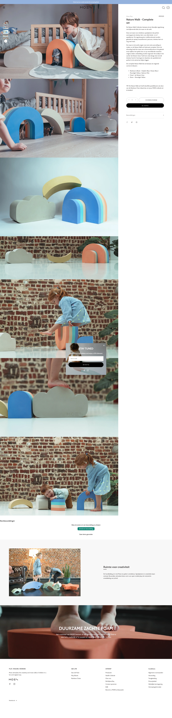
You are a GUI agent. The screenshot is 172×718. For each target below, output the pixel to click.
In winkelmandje (151, 100)
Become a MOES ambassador (115, 690)
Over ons (108, 678)
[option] (6, 23)
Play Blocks (74, 675)
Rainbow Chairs (76, 678)
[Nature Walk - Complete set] (5, 23)
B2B (107, 687)
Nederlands (12, 700)
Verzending (151, 675)
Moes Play (129, 16)
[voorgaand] (6, 18)
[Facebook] (84, 370)
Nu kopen (145, 105)
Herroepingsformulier (154, 687)
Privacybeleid (152, 681)
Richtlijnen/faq (110, 681)
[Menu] (4, 7)
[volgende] (6, 41)
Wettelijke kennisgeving (155, 684)
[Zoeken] (163, 8)
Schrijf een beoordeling (86, 529)
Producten (109, 673)
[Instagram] (88, 370)
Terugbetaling (152, 678)
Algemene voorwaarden (155, 673)
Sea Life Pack (75, 673)
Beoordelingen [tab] (130, 115)
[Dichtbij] (104, 345)
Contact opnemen (111, 684)
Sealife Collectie (110, 675)
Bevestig (86, 364)
